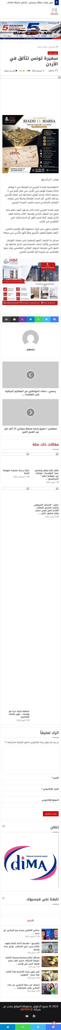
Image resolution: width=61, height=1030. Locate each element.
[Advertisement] (30, 50)
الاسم (55, 778)
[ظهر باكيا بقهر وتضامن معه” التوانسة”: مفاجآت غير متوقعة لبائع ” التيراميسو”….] (45, 460)
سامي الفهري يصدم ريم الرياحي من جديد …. (21, 931)
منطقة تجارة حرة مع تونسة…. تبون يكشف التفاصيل (19, 714)
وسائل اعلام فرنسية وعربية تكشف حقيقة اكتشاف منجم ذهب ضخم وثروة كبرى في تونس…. (22, 961)
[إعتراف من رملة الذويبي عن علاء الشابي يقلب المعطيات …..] (50, 988)
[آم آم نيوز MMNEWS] (54, 11)
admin (31, 349)
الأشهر (30, 921)
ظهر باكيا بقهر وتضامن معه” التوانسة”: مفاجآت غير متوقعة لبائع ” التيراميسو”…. (47, 474)
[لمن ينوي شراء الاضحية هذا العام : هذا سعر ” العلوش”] (50, 975)
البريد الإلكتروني (50, 789)
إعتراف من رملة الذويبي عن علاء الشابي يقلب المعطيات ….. (23, 986)
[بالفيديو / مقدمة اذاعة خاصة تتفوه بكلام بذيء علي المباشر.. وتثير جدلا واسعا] (50, 947)
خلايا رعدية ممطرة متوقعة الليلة (16, 471)
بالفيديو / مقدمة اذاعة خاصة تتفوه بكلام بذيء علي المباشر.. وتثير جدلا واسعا (21, 946)
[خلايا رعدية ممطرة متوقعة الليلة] (15, 460)
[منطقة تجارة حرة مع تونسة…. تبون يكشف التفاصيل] (15, 597)
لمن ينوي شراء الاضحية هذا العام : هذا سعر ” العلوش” (22, 973)
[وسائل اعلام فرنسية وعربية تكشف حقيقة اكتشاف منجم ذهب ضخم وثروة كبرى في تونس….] (50, 961)
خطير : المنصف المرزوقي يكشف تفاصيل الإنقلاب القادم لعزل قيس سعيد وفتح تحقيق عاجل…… (46, 509)
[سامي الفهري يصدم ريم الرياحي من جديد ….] (50, 934)
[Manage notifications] (54, 1023)
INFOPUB (26, 1009)
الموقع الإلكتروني (50, 800)
